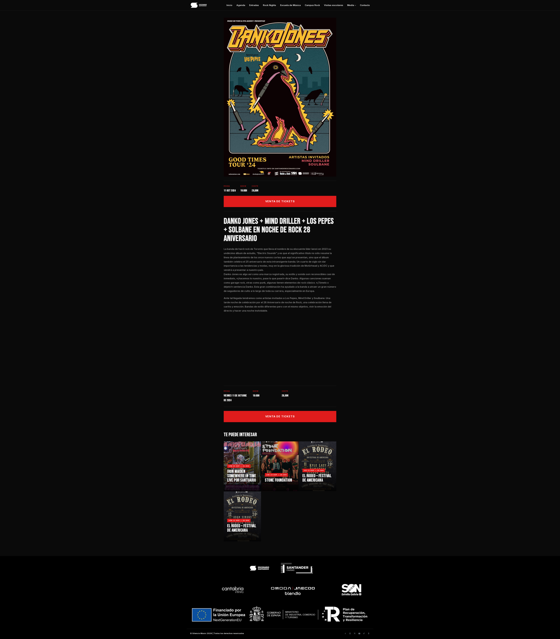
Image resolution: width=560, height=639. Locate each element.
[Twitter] (355, 633)
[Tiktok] (364, 633)
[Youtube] (359, 633)
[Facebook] (345, 633)
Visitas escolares (333, 5)
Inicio (229, 5)
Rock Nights (269, 5)
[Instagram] (350, 633)
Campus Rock (312, 5)
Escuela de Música (290, 5)
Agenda (240, 5)
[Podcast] (369, 633)
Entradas (254, 5)
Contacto (365, 5)
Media (350, 5)
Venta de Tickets (280, 201)
